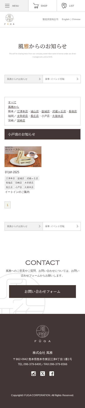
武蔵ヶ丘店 (59, 111)
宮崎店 (21, 120)
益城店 (45, 111)
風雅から (13, 106)
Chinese (76, 19)
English (66, 19)
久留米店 (57, 116)
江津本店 (22, 111)
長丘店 (35, 116)
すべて (12, 102)
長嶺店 (73, 111)
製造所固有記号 (50, 19)
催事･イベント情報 (54, 79)
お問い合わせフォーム (42, 291)
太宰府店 (22, 116)
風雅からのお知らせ (17, 79)
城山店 (35, 111)
